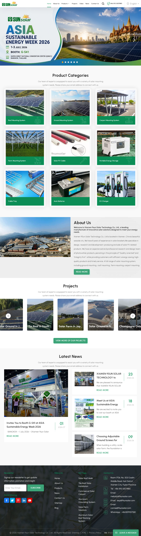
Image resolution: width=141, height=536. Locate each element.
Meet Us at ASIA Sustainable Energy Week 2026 (107, 402)
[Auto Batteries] (70, 184)
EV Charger (104, 201)
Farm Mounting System (17, 161)
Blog (56, 508)
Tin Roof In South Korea (40, 326)
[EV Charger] (116, 184)
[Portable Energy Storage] (116, 143)
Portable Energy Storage (109, 161)
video (81, 4)
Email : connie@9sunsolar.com (121, 506)
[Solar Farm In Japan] (70, 315)
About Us (56, 4)
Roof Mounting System (16, 120)
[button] (62, 62)
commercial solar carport (86, 492)
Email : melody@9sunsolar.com (121, 495)
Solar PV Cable (59, 161)
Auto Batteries (59, 201)
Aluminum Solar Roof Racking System (85, 518)
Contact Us (95, 4)
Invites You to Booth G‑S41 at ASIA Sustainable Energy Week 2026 (25, 424)
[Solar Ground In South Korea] (101, 315)
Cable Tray (12, 201)
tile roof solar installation (84, 484)
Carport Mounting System (109, 120)
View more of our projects (70, 340)
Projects (74, 4)
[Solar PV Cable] (70, 143)
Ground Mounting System (63, 120)
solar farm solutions (83, 508)
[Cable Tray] (25, 184)
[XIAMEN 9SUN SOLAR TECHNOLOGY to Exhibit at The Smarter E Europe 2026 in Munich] (84, 379)
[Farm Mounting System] (25, 143)
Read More (82, 272)
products (65, 4)
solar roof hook (85, 478)
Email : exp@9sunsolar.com (123, 500)
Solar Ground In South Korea (101, 326)
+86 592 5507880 (116, 3)
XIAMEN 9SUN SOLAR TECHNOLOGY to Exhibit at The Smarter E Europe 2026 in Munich (109, 375)
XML (84, 532)
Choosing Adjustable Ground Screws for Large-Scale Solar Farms (108, 438)
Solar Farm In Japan (70, 326)
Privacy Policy (95, 532)
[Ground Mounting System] (70, 103)
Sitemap (58, 503)
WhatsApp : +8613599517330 (123, 512)
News (87, 4)
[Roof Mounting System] (25, 103)
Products (58, 488)
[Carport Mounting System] (116, 103)
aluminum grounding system (86, 500)
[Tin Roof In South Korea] (40, 315)
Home (49, 4)
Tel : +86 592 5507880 (121, 488)
